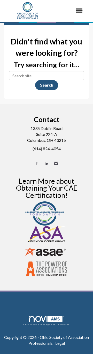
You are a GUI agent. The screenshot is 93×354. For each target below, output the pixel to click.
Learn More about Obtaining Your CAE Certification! (46, 188)
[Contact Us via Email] (55, 163)
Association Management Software (46, 324)
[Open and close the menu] (69, 10)
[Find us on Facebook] (37, 163)
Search (46, 84)
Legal (60, 343)
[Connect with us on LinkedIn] (46, 163)
